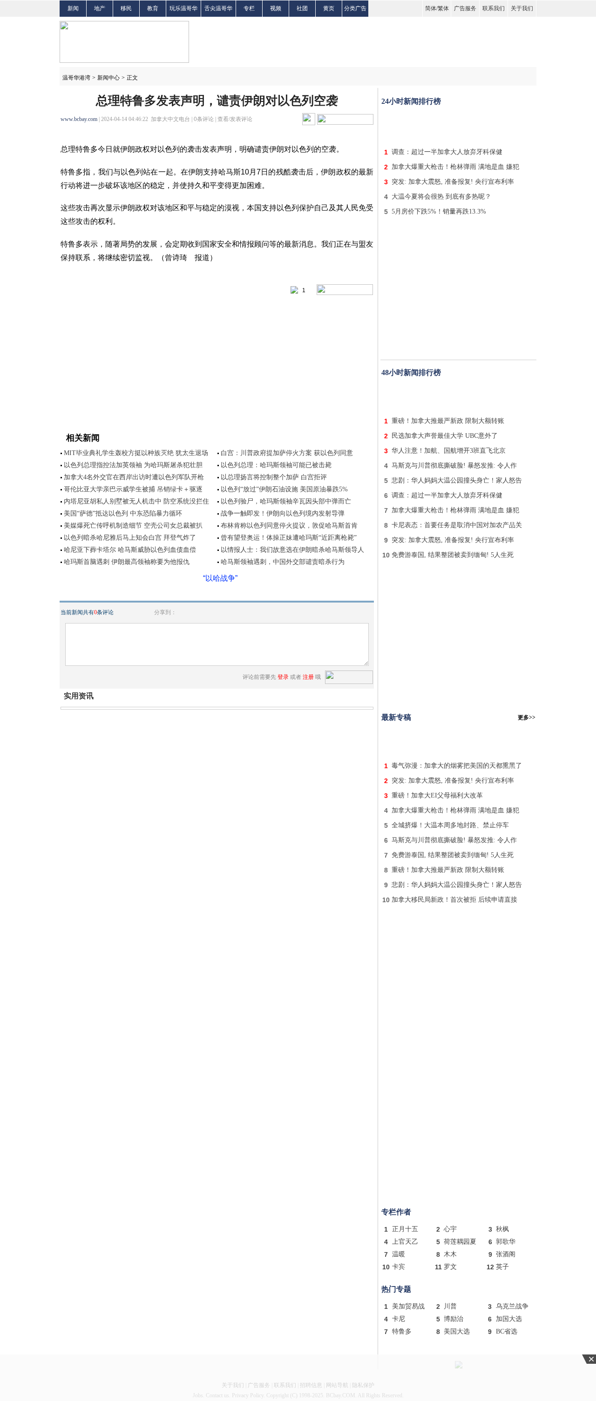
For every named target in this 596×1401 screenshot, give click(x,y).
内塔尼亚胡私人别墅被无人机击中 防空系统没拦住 (136, 501)
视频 (275, 8)
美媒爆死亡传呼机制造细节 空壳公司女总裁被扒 (133, 525)
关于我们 (522, 8)
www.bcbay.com (79, 119)
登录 (283, 677)
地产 (99, 8)
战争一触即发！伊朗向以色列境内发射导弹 (283, 513)
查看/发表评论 (234, 119)
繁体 (443, 8)
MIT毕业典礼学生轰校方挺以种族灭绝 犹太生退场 (136, 452)
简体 (430, 8)
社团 (302, 8)
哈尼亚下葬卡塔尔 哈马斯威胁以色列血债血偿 (130, 549)
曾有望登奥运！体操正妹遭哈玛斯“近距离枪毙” (289, 537)
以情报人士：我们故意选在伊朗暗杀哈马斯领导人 (292, 549)
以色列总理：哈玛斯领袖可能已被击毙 (276, 465)
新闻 (73, 8)
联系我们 (493, 8)
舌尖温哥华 (218, 8)
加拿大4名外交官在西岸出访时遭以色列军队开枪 (134, 477)
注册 (308, 677)
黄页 (328, 8)
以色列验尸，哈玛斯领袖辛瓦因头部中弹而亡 (286, 501)
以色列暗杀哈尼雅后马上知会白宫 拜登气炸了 (130, 537)
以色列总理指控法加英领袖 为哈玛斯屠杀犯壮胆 (133, 465)
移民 (126, 8)
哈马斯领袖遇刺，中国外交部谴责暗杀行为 (283, 561)
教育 (152, 8)
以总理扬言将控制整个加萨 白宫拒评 (274, 477)
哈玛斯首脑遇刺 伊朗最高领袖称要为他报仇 (127, 561)
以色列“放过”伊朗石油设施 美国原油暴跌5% (284, 489)
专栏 (249, 8)
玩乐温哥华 (183, 8)
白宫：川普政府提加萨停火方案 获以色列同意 (287, 452)
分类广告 (355, 8)
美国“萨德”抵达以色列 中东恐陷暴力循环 (123, 513)
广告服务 (465, 8)
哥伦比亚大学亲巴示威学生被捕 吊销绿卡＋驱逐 (133, 489)
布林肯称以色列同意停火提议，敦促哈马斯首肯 (289, 525)
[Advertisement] (458, 124)
